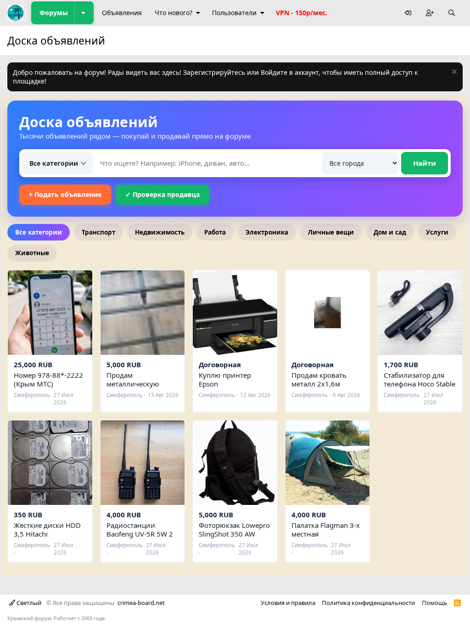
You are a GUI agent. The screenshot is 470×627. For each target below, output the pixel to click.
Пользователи (234, 12)
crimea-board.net (141, 603)
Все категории (38, 232)
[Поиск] (451, 13)
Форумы (53, 12)
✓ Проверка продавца (162, 194)
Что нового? (173, 12)
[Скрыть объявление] (453, 73)
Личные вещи (331, 232)
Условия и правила (288, 603)
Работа (215, 232)
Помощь (435, 603)
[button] (84, 12)
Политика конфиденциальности (368, 603)
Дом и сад (390, 232)
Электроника (267, 232)
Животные (32, 253)
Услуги (437, 232)
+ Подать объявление (65, 194)
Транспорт (98, 232)
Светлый (28, 603)
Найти (424, 163)
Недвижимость (160, 232)
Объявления (122, 12)
